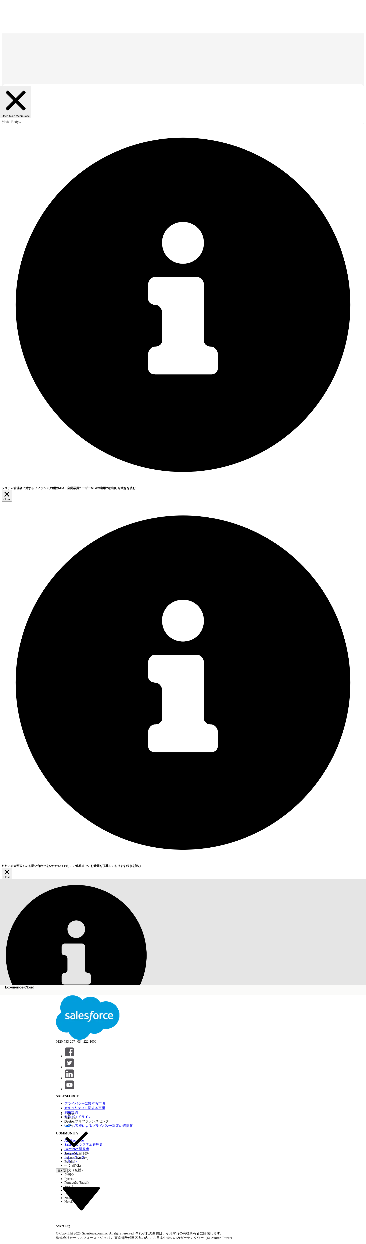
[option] (76, 1114)
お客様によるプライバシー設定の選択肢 (102, 1125)
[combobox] (81, 1198)
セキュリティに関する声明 (84, 1108)
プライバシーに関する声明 (84, 1103)
